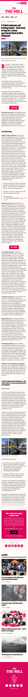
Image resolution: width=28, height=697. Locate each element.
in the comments (15, 255)
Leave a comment (14, 247)
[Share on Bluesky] (18, 546)
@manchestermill (6, 291)
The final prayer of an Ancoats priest (12, 654)
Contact (14, 682)
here (24, 125)
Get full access (14, 532)
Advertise (7, 17)
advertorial (5, 417)
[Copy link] (22, 546)
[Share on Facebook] (9, 546)
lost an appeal (8, 365)
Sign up (14, 676)
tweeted (12, 239)
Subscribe (24, 3)
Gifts (16, 17)
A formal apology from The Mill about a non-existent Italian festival (13, 578)
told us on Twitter (20, 155)
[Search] (17, 3)
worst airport (10, 347)
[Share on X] (6, 546)
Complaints (14, 680)
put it (21, 237)
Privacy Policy (14, 678)
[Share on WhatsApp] (15, 546)
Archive (12, 17)
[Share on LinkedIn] (12, 546)
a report (12, 221)
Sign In (19, 3)
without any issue (10, 355)
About (3, 17)
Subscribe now (14, 107)
